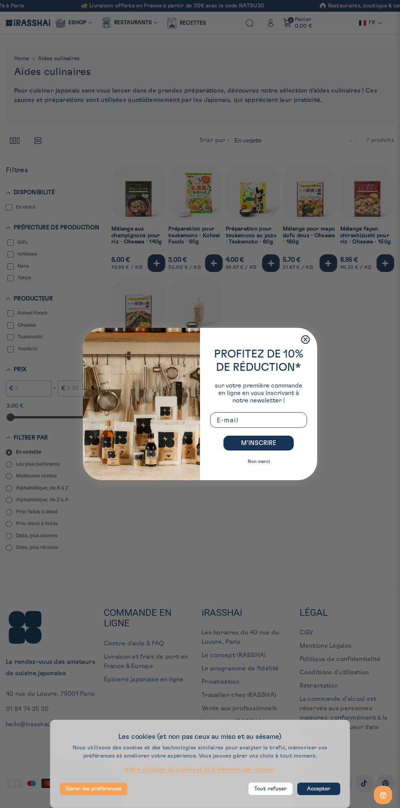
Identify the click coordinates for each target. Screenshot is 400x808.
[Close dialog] (305, 339)
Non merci (259, 461)
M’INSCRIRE (258, 443)
